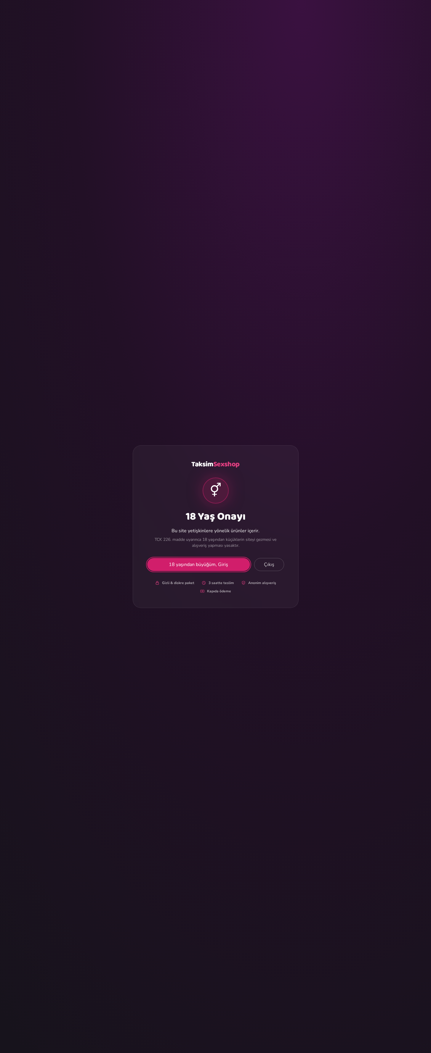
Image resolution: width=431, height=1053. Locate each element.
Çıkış (269, 564)
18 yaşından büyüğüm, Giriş (198, 564)
